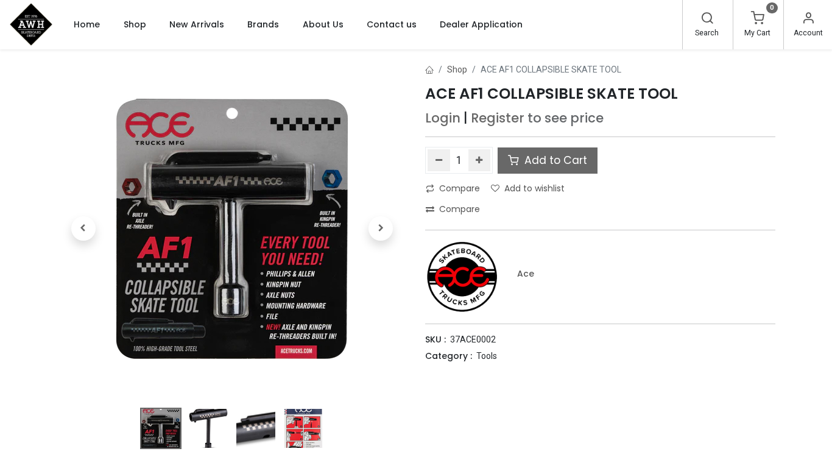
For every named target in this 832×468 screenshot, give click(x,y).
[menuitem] (86, 24)
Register (497, 118)
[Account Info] (808, 19)
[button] (83, 228)
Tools (486, 356)
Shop (457, 69)
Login (442, 118)
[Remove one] (439, 160)
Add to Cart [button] (554, 160)
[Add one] (479, 160)
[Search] (707, 19)
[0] (757, 19)
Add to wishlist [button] (534, 188)
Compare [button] (459, 188)
